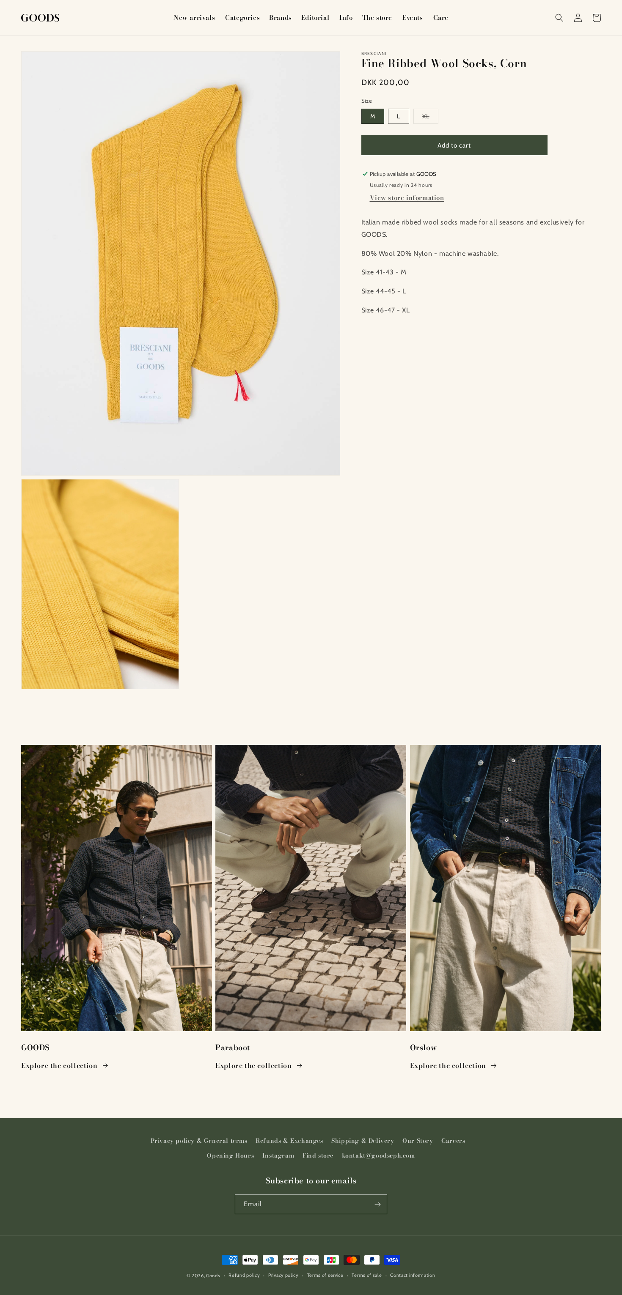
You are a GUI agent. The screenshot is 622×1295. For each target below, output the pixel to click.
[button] (242, 17)
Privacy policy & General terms (199, 1140)
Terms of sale (367, 1275)
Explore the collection (59, 1065)
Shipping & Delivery (362, 1140)
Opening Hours (230, 1155)
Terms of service (325, 1275)
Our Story (417, 1140)
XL (430, 118)
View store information (407, 198)
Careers (453, 1140)
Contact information (412, 1275)
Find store (318, 1155)
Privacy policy (283, 1275)
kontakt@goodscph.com (378, 1155)
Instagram (278, 1155)
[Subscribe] (377, 1204)
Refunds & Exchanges (289, 1140)
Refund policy (244, 1275)
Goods (213, 1276)
